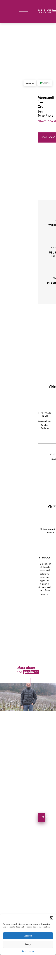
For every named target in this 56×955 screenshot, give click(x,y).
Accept (28, 935)
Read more (43, 817)
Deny (28, 944)
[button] (51, 918)
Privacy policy (28, 951)
